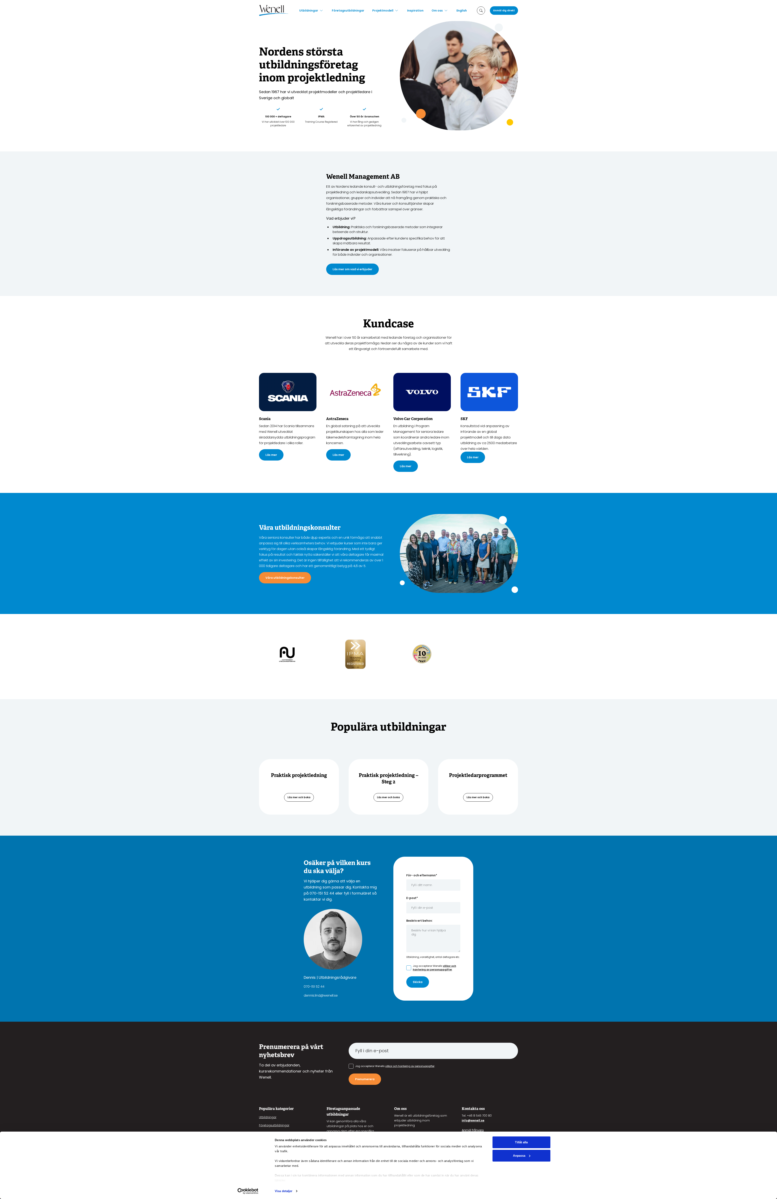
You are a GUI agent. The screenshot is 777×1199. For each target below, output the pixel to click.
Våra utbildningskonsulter (285, 578)
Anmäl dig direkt (504, 10)
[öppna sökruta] (481, 10)
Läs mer (271, 455)
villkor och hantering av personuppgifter (434, 967)
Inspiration (415, 11)
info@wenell (471, 1120)
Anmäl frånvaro (473, 1130)
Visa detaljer (283, 1191)
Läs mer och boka (299, 797)
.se (482, 1120)
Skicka (417, 982)
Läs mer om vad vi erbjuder (352, 269)
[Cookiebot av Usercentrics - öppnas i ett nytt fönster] (248, 1191)
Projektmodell (382, 11)
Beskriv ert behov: (419, 921)
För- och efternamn (421, 875)
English (461, 11)
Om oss (437, 11)
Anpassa (519, 1155)
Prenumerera (365, 1079)
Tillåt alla (521, 1142)
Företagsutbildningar (348, 11)
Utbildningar (308, 11)
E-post (412, 898)
